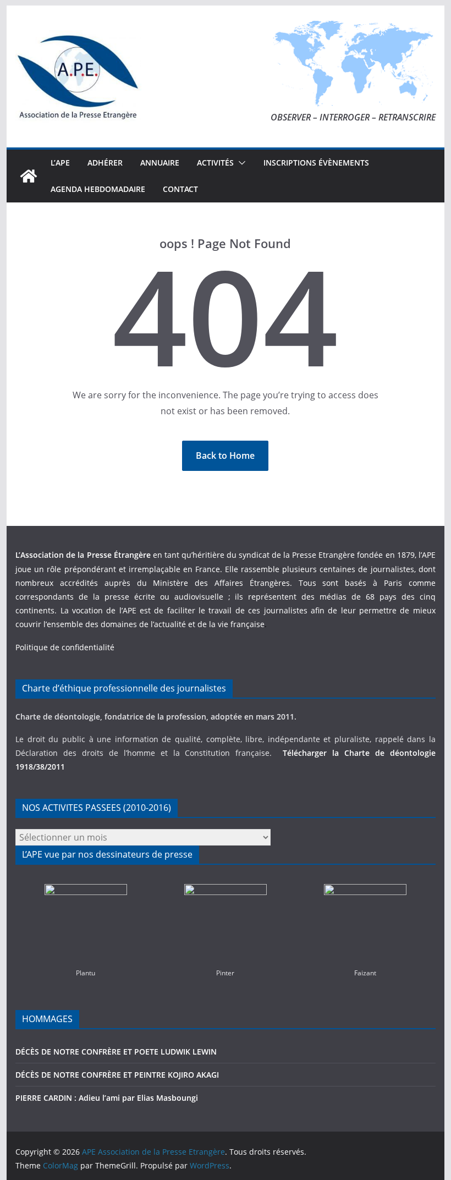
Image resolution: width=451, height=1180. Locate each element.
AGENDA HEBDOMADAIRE (98, 189)
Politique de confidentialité (64, 647)
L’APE (60, 162)
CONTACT (180, 189)
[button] (240, 163)
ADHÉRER (105, 162)
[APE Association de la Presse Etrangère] (28, 176)
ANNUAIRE (159, 162)
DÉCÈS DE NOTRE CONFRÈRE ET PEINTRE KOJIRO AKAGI (118, 1074)
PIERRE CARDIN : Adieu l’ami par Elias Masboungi (106, 1098)
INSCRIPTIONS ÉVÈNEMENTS (316, 162)
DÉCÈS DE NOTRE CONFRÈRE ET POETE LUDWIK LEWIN (116, 1051)
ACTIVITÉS (215, 162)
